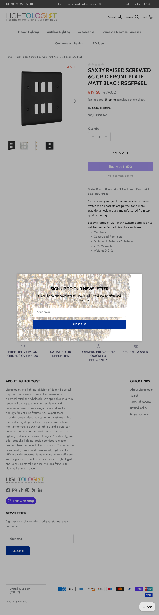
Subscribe (79, 324)
